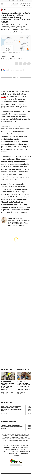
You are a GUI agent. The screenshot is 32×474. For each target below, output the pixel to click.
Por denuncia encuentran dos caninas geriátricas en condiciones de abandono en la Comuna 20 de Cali (23, 385)
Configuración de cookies (11, 453)
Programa (14, 5)
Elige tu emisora (26, 5)
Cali (4, 10)
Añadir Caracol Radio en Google (15, 70)
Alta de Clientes (24, 447)
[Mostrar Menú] (1, 4)
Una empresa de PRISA (16, 460)
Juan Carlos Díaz (7, 57)
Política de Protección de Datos (10, 451)
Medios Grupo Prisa (16, 465)
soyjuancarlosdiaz (17, 57)
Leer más (21, 225)
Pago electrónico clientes (10, 447)
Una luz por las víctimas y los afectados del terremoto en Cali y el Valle (12, 426)
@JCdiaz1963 (15, 57)
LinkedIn (25, 63)
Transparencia (24, 453)
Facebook (16, 63)
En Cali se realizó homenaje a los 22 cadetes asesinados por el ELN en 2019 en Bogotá (7, 385)
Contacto (6, 445)
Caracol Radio (8, 4)
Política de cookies (25, 451)
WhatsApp (29, 63)
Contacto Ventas (15, 445)
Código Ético (16, 455)
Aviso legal (23, 449)
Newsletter (25, 445)
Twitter (20, 63)
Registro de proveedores (12, 449)
